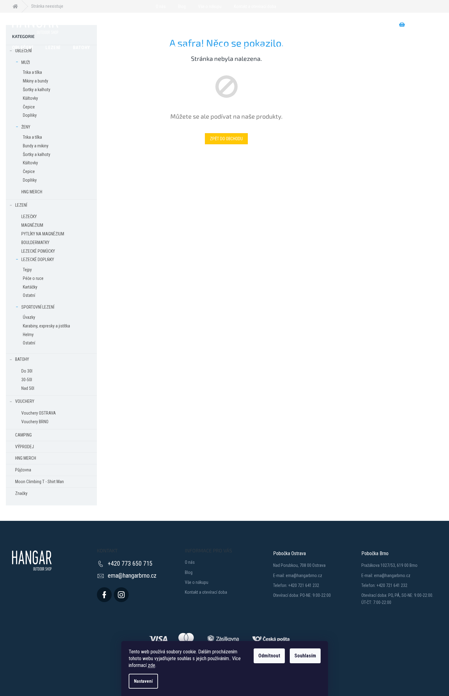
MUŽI (25, 62)
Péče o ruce (33, 278)
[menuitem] (22, 47)
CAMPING (23, 434)
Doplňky (30, 115)
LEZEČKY (29, 216)
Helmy (28, 334)
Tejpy (27, 269)
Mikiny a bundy (35, 80)
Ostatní (29, 295)
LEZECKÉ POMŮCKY (38, 251)
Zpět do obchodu (226, 138)
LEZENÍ (21, 205)
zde (151, 665)
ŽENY (25, 126)
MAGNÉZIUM (32, 225)
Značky (21, 493)
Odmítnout (269, 656)
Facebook (104, 594)
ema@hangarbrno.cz (132, 575)
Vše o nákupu (210, 6)
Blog (182, 6)
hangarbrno (121, 594)
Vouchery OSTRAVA (38, 413)
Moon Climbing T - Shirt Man (39, 481)
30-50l (26, 379)
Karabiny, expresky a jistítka (46, 325)
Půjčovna (23, 469)
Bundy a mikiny (35, 145)
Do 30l (26, 371)
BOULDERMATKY (35, 242)
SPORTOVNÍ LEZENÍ (37, 307)
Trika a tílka (32, 72)
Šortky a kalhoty (36, 89)
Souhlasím (305, 656)
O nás (161, 6)
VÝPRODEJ (24, 446)
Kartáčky (30, 287)
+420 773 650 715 (130, 563)
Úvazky (29, 317)
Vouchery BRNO (34, 421)
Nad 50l (27, 388)
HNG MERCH (31, 191)
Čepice (29, 106)
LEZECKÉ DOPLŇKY (37, 259)
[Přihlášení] (284, 6)
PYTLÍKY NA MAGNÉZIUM (42, 233)
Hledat (127, 25)
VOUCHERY (24, 401)
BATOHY (22, 359)
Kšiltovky (30, 98)
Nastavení (143, 681)
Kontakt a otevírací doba (255, 6)
